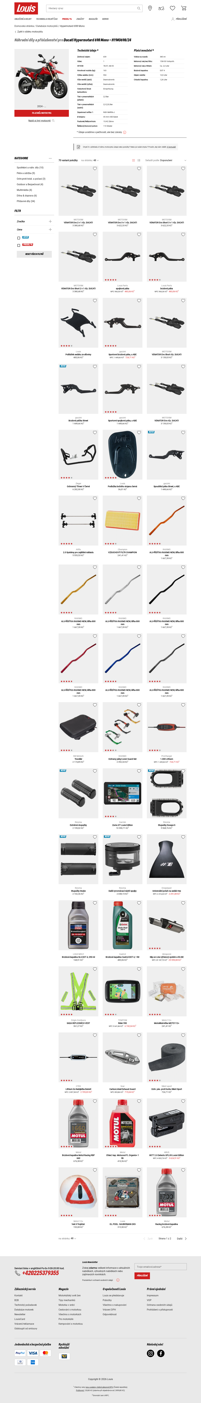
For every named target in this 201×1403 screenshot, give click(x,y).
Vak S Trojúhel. (78, 1224)
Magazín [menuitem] (93, 19)
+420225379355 (40, 1273)
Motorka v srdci (67, 1305)
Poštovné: (80, 1390)
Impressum (152, 1295)
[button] (139, 8)
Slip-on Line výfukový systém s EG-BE (167, 957)
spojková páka (122, 288)
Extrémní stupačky (78, 825)
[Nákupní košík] (184, 8)
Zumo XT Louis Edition (122, 825)
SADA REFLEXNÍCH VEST (78, 1023)
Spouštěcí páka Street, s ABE (167, 486)
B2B (16, 1300)
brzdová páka (166, 288)
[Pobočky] (150, 8)
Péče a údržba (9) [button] (26, 173)
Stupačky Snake (78, 891)
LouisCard (19, 1319)
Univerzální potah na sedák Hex (166, 891)
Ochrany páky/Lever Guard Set (122, 759)
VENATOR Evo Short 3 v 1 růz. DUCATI (166, 222)
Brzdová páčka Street (78, 420)
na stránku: (87, 160)
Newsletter (19, 1314)
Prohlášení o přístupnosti (160, 1309)
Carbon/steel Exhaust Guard (122, 1089)
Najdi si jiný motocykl (39, 120)
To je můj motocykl (42, 113)
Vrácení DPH (109, 1309)
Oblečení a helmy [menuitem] (22, 19)
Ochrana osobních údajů (159, 1305)
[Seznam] (139, 160)
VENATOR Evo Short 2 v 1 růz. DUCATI (78, 288)
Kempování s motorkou (71, 1323)
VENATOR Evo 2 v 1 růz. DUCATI (78, 222)
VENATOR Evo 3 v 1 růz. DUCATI (122, 222)
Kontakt (18, 1295)
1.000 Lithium (166, 759)
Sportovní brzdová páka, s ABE (123, 354)
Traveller (78, 759)
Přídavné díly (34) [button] (26, 201)
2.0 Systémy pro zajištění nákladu (78, 552)
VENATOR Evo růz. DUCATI (167, 420)
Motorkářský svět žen (70, 1295)
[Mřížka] (133, 159)
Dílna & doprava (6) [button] (27, 195)
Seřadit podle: (152, 160)
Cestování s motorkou (70, 1309)
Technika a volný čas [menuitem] (46, 19)
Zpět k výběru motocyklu (30, 31)
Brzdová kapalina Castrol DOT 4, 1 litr (122, 957)
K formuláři (171, 147)
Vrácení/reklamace (24, 1323)
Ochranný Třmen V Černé (78, 486)
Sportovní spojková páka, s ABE (122, 420)
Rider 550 (122, 1023)
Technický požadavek (25, 1305)
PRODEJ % (28, 244)
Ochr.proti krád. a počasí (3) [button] (31, 178)
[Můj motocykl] (161, 8)
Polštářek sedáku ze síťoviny (78, 354)
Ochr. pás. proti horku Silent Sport (166, 1089)
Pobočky (107, 1300)
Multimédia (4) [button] (24, 190)
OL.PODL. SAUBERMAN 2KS (123, 1224)
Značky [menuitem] (80, 19)
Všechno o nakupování (114, 1305)
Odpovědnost (110, 1314)
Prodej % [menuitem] (67, 19)
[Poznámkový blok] (172, 8)
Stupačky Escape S (166, 825)
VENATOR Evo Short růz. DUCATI (167, 354)
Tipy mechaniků (67, 1300)
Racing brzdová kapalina (166, 1224)
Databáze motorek (24, 1309)
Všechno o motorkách (70, 1314)
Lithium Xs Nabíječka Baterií (78, 1089)
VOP (149, 1300)
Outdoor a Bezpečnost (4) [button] (30, 184)
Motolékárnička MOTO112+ (166, 1023)
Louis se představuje (113, 1295)
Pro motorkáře (66, 1319)
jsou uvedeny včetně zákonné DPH (99, 1387)
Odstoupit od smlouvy (25, 1328)
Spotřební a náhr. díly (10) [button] (30, 167)
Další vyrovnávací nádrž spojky (123, 891)
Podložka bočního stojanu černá (122, 486)
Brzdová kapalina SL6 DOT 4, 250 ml (78, 957)
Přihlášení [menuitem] (181, 19)
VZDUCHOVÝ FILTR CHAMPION (122, 552)
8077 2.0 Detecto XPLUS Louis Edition (166, 1155)
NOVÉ (25, 237)
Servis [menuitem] (105, 19)
